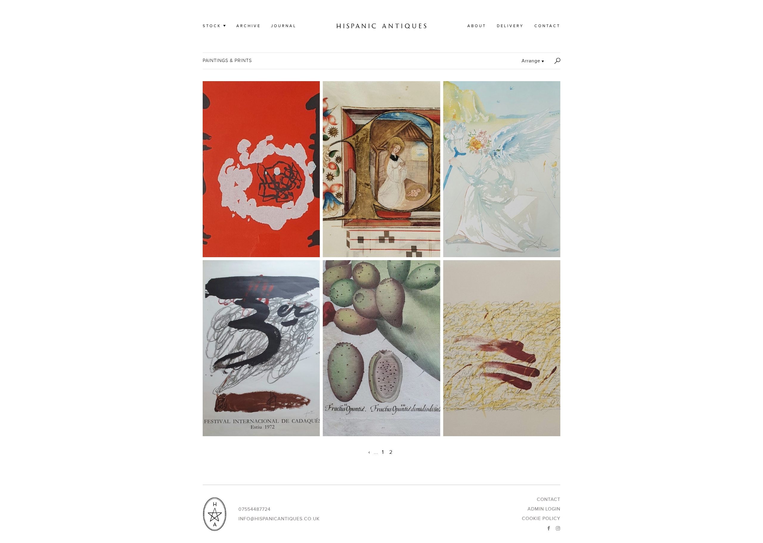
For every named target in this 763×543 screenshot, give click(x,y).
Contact (547, 26)
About (476, 26)
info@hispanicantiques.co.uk (279, 519)
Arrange (531, 61)
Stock (212, 26)
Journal (284, 26)
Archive (248, 26)
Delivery (510, 26)
